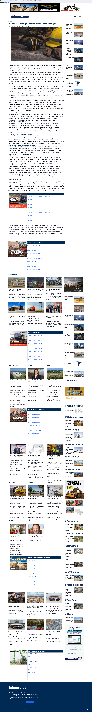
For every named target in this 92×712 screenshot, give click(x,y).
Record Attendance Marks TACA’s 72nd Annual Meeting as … (17, 456)
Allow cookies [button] (7, 2)
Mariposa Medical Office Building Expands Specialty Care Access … (36, 518)
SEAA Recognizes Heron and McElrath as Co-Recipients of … (17, 401)
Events (11, 520)
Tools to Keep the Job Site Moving (69, 42)
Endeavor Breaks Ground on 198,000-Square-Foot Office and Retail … (17, 396)
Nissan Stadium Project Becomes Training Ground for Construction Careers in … (69, 527)
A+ (77, 16)
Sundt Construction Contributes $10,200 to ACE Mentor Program (54, 479)
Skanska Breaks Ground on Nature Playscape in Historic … (17, 541)
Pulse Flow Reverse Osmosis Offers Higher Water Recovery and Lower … (69, 566)
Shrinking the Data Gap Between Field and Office (68, 298)
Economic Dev (32, 482)
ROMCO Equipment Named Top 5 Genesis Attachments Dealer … (17, 512)
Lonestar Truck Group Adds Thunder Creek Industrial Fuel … (17, 497)
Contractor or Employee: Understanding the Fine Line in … (36, 535)
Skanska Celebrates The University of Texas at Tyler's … (17, 553)
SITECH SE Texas (31, 563)
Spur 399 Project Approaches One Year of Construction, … (35, 471)
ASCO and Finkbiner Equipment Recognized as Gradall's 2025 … (17, 516)
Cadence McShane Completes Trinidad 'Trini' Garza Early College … (35, 513)
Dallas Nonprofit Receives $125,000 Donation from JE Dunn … (55, 464)
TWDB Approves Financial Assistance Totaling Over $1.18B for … (54, 386)
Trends (49, 441)
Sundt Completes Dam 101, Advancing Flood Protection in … (54, 380)
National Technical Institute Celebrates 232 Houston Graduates (16, 386)
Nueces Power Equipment (34, 245)
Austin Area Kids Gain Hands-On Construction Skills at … (17, 391)
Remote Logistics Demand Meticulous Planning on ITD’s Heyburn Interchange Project (69, 592)
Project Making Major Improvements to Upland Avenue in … (54, 400)
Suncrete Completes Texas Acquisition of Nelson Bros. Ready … (55, 513)
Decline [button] (2, 2)
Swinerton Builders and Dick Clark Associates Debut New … (17, 545)
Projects (49, 365)
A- (73, 16)
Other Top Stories (13, 590)
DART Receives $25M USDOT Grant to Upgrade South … (54, 391)
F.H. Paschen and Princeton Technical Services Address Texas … (55, 469)
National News (70, 21)
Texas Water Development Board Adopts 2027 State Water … (54, 395)
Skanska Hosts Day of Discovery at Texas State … (17, 535)
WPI (29, 656)
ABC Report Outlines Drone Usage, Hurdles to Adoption (69, 363)
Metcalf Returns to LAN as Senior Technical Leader (36, 391)
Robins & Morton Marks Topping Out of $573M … (36, 497)
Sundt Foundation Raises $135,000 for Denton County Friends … (53, 475)
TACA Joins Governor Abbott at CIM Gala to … (17, 465)
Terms (80, 709)
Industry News (12, 274)
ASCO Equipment (32, 653)
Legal (29, 520)
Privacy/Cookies (88, 709)
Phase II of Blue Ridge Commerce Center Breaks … (18, 380)
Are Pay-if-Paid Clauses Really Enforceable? (35, 541)
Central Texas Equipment (35, 335)
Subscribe (30, 702)
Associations (13, 441)
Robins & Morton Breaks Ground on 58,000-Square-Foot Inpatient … (36, 508)
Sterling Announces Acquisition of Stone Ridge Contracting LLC (55, 502)
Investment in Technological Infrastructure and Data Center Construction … (54, 457)
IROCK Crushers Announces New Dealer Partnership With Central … (18, 508)
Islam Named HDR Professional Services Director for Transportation (35, 386)
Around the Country (71, 380)
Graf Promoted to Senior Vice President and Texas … (35, 395)
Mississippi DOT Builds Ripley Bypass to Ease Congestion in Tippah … (69, 463)
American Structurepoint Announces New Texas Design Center (54, 508)
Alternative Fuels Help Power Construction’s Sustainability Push (70, 93)
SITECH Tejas (31, 560)
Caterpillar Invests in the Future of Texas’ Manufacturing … (18, 502)
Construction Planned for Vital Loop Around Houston (35, 456)
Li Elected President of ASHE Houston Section (16, 461)
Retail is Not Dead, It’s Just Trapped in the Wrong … (69, 410)
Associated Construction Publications (13, 709)
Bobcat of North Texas (34, 199)
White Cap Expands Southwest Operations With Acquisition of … (54, 518)
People (30, 365)
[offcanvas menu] (80, 16)
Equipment (12, 482)
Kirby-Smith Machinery (33, 248)
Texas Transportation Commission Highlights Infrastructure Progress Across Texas (35, 477)
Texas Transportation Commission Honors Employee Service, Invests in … (35, 462)
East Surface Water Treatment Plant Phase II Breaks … (17, 549)
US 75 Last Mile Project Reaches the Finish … (17, 405)
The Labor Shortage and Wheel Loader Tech (69, 354)
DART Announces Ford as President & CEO (34, 399)
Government (31, 441)
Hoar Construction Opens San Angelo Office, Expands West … (54, 497)
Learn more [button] (38, 0)
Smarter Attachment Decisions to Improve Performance (69, 51)
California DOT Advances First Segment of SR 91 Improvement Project (69, 423)
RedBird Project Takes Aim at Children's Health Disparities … (35, 502)
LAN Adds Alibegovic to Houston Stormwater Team (36, 380)
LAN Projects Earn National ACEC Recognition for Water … (17, 469)
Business (49, 482)
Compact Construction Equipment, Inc (39, 196)
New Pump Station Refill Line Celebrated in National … (16, 473)
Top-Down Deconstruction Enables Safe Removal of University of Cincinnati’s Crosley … (69, 437)
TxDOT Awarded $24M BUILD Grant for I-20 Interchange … (35, 467)
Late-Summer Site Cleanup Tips (69, 67)
